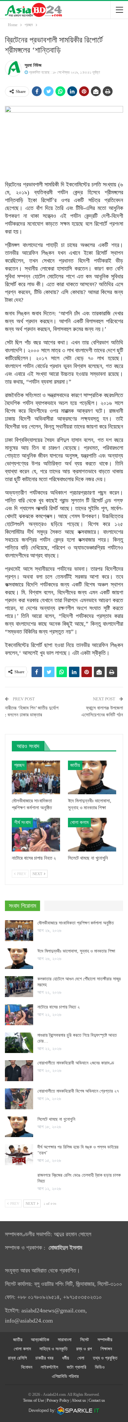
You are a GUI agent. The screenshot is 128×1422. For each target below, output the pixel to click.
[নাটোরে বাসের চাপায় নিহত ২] (36, 834)
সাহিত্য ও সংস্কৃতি (53, 1348)
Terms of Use (33, 1400)
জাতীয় (75, 765)
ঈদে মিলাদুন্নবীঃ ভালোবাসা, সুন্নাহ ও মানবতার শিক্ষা (76, 951)
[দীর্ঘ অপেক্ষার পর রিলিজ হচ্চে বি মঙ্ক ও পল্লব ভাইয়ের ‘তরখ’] (19, 1154)
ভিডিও (100, 1367)
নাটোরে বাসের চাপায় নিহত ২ (58, 1007)
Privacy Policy (58, 1400)
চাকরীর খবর (44, 1358)
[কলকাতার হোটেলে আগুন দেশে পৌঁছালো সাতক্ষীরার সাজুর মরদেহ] (19, 986)
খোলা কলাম (79, 822)
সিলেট (84, 1339)
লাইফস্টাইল (49, 1367)
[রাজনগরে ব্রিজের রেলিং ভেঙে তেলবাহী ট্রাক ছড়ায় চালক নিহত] (19, 1182)
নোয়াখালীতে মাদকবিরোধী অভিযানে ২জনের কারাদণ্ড (75, 1063)
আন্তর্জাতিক (40, 1339)
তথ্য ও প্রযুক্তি (105, 1358)
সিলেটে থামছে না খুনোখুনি (56, 1119)
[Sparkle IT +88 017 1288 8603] (78, 1410)
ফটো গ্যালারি (76, 1367)
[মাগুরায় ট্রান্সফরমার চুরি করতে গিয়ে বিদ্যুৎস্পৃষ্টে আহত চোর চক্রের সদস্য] (19, 1042)
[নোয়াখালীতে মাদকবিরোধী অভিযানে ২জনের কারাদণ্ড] (19, 1070)
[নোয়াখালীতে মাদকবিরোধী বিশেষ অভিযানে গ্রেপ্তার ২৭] (19, 1098)
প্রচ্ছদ (19, 765)
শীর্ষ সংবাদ (22, 822)
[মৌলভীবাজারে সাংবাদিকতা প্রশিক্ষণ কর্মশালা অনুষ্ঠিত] (36, 777)
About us (79, 1400)
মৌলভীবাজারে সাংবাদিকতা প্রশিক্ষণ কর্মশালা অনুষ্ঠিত (75, 923)
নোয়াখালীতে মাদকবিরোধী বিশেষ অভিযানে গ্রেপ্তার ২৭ (78, 1091)
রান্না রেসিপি (17, 1358)
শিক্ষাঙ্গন (106, 1348)
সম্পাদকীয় (104, 1339)
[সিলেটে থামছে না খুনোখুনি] (92, 834)
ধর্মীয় (65, 1358)
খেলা (80, 1358)
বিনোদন (26, 1367)
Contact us (97, 1400)
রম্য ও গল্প (84, 1348)
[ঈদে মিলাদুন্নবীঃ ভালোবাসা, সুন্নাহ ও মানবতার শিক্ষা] (92, 777)
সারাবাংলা (65, 1339)
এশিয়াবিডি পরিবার (65, 1376)
